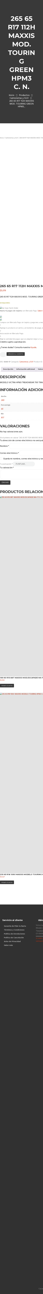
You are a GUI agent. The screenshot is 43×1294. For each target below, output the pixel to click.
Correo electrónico (9, 453)
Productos (24, 95)
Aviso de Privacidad (12, 941)
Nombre (4, 446)
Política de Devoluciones (14, 933)
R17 (2, 417)
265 (2, 400)
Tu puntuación (6, 464)
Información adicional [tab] (25, 369)
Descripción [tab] (8, 369)
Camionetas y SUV (19, 98)
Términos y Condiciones (14, 930)
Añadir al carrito (15, 354)
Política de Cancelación (14, 937)
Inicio (11, 95)
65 (2, 409)
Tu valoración (7, 467)
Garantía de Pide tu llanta (15, 926)
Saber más (8, 945)
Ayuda (33, 347)
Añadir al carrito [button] (7, 685)
